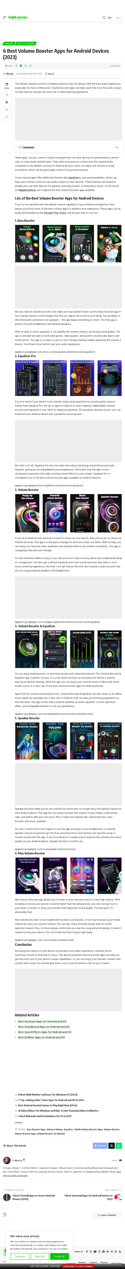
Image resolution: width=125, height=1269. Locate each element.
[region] (39, 1247)
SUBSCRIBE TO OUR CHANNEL (78, 1266)
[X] (91, 1252)
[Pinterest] (103, 1252)
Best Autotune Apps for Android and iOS (42, 1021)
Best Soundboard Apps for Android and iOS (44, 1026)
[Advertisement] (68, 119)
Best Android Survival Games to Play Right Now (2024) (47, 1105)
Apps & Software (25, 43)
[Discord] (120, 1160)
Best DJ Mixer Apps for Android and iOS (41, 1037)
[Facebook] (86, 1252)
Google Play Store (55, 212)
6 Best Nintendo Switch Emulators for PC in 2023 (44, 1116)
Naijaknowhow (27, 190)
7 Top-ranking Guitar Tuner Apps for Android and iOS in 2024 (51, 1100)
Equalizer (68, 1129)
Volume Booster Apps (25, 1133)
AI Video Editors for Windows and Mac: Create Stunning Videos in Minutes (58, 1110)
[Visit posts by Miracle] (7, 1160)
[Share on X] (21, 65)
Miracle (10, 73)
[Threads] (116, 1252)
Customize (20, 1256)
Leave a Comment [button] (108, 1215)
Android (9, 43)
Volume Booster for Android (51, 1133)
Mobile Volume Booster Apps (89, 1129)
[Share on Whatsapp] (25, 65)
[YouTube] (95, 1252)
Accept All (60, 1256)
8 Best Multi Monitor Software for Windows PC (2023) (47, 1094)
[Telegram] (111, 1252)
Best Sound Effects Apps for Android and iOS (44, 1031)
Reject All (40, 1256)
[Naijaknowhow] (18, 18)
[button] (5, 18)
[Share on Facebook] (16, 65)
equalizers (74, 177)
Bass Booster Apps (36, 1129)
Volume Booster (112, 1129)
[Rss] (120, 1252)
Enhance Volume (55, 1129)
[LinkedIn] (107, 1252)
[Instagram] (99, 1252)
